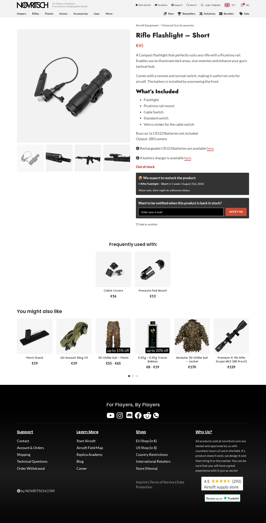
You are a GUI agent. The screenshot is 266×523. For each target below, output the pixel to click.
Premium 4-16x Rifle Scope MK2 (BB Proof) (231, 360)
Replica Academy (89, 454)
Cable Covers (113, 291)
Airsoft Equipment (147, 25)
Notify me (236, 211)
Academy (162, 5)
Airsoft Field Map (90, 448)
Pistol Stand (34, 358)
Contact (23, 441)
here (210, 148)
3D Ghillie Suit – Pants (113, 358)
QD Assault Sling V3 (74, 358)
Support (178, 5)
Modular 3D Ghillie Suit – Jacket (192, 360)
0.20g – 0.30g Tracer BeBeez (152, 360)
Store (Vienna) (147, 468)
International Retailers (153, 461)
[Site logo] (32, 5)
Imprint (142, 482)
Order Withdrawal (31, 468)
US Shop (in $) (146, 448)
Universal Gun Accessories (178, 25)
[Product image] (113, 269)
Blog (80, 461)
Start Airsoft (144, 5)
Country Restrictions (152, 454)
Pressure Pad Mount (153, 291)
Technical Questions (32, 461)
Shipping (23, 454)
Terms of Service (162, 482)
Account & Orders (30, 448)
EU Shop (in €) (146, 441)
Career (82, 468)
